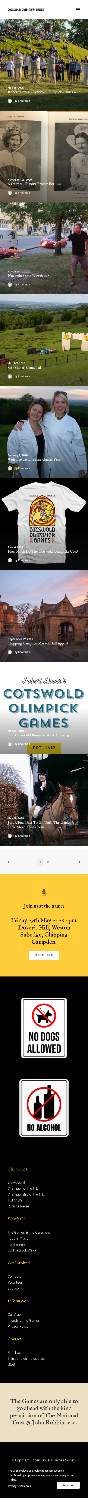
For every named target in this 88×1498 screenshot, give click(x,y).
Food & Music (18, 1238)
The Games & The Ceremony (29, 1232)
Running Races (18, 1206)
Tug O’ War (16, 1200)
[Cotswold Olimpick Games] (26, 9)
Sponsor (14, 1288)
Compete (15, 1276)
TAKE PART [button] (44, 955)
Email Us (14, 1352)
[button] (78, 9)
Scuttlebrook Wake (22, 1250)
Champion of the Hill (23, 1188)
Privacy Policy (18, 1326)
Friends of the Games (24, 1320)
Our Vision (15, 1314)
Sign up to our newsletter (26, 1358)
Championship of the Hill (26, 1194)
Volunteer (15, 1282)
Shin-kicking (16, 1182)
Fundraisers (16, 1244)
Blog (11, 1364)
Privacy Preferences (19, 1486)
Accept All (68, 1485)
